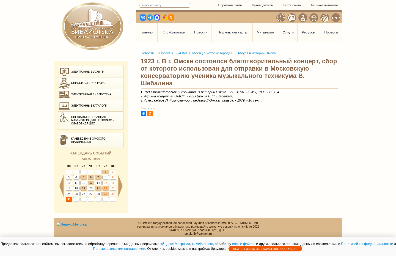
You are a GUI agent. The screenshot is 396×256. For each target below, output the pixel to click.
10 (69, 182)
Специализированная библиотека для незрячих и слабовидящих (93, 120)
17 (69, 188)
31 (69, 199)
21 (98, 188)
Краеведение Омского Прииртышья (88, 140)
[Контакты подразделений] (291, 17)
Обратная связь (230, 5)
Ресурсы (309, 32)
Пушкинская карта (232, 32)
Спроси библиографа (87, 83)
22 (105, 188)
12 (83, 182)
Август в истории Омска (257, 53)
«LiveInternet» (202, 244)
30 (113, 193)
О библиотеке (174, 32)
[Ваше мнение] (302, 17)
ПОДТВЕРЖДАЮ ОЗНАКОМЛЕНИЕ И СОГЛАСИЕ (265, 248)
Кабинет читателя (324, 5)
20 (91, 188)
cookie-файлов (243, 244)
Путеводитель (262, 5)
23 (113, 188)
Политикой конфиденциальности (367, 244)
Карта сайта (292, 5)
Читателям (265, 32)
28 (98, 193)
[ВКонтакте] (143, 113)
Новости (200, 32)
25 (76, 193)
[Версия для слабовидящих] (335, 17)
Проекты (331, 32)
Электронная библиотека (91, 94)
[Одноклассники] (150, 113)
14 (98, 182)
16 (113, 182)
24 (69, 193)
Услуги (288, 32)
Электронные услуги (87, 71)
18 (76, 188)
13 (91, 182)
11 (76, 182)
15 (105, 182)
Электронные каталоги (89, 105)
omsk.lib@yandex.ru (198, 233)
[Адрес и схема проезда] (324, 17)
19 (83, 188)
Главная (146, 32)
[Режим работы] (280, 17)
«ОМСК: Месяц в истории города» (205, 53)
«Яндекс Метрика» (175, 244)
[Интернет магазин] (313, 17)
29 (105, 193)
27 (91, 193)
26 (83, 193)
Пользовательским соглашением (119, 248)
